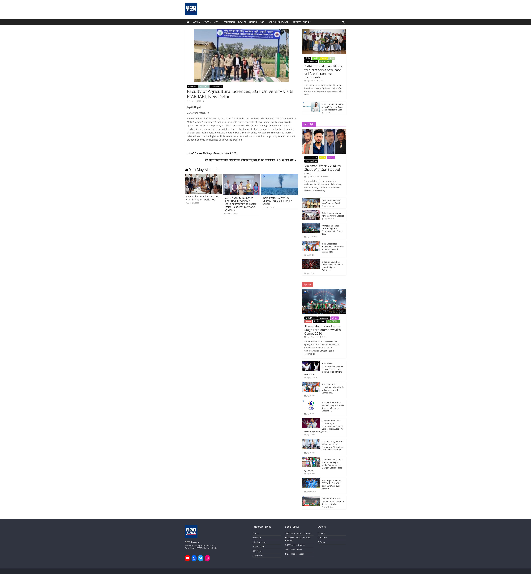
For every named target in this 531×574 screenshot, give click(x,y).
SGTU (262, 22)
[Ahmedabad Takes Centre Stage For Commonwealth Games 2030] (311, 224)
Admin (321, 80)
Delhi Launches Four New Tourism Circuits (332, 201)
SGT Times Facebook (294, 554)
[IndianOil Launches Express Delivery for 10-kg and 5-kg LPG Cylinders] (311, 260)
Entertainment (311, 158)
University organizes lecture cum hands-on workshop (202, 198)
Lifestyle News (259, 542)
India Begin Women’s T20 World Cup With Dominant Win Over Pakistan (331, 484)
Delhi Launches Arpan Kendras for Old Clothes (333, 214)
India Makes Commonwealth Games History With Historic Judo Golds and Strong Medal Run (323, 369)
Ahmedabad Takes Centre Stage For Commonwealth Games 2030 (332, 229)
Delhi (308, 58)
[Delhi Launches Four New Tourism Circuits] (311, 199)
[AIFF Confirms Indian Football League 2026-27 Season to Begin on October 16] (311, 401)
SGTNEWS (204, 86)
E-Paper (242, 22)
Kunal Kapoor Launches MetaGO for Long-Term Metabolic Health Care (333, 107)
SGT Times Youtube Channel (298, 533)
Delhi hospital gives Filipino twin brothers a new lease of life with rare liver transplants (323, 71)
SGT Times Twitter (293, 549)
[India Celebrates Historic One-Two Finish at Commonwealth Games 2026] (311, 242)
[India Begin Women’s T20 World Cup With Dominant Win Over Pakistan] (311, 479)
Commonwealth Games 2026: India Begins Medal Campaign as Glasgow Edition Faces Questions (323, 465)
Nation (196, 22)
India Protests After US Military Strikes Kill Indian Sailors (277, 200)
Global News (310, 318)
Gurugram (192, 86)
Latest (324, 58)
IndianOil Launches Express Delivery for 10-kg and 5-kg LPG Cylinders (332, 266)
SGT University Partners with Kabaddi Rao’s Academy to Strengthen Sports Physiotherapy (332, 445)
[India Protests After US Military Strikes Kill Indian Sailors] (279, 175)
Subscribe (322, 537)
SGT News (257, 551)
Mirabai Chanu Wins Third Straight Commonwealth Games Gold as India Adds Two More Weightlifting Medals (323, 426)
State (206, 22)
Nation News (259, 546)
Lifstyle (331, 158)
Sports (308, 321)
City (216, 22)
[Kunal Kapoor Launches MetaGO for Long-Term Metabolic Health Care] (311, 103)
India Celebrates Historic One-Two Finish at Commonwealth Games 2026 (333, 247)
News (332, 58)
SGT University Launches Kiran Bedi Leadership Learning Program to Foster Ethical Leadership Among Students (240, 203)
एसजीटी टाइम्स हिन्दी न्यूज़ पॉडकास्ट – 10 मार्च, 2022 (212, 153)
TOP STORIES (325, 61)
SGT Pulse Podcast (278, 22)
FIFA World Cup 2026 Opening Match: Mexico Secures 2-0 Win (333, 501)
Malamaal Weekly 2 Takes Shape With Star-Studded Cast (322, 169)
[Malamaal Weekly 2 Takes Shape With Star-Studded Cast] (324, 130)
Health (253, 22)
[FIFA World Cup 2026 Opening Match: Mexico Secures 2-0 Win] (311, 497)
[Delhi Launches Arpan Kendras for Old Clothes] (311, 211)
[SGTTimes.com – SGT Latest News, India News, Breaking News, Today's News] (188, 22)
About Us (257, 537)
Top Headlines (216, 86)
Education (229, 22)
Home (255, 533)
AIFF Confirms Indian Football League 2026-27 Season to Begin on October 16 (333, 406)
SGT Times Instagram (295, 545)
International (324, 318)
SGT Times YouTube (301, 22)
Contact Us (258, 555)
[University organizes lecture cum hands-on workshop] (203, 175)
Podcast (321, 533)
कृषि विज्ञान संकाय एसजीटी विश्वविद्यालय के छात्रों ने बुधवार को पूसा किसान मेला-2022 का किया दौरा (251, 160)
